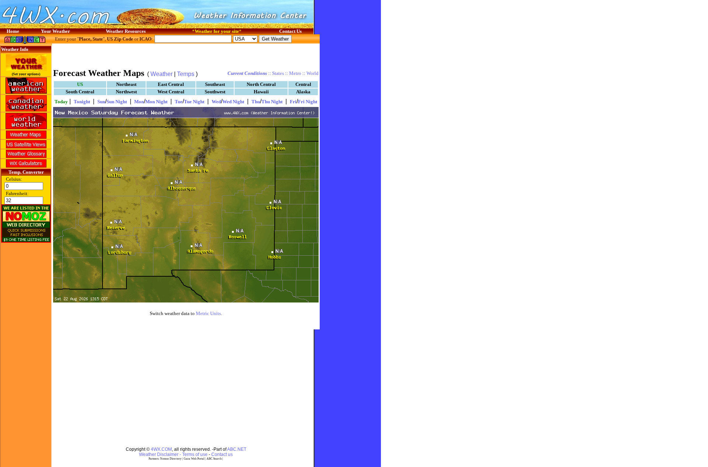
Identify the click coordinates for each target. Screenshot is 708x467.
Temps (185, 74)
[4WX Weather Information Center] (74, 26)
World (312, 73)
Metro (295, 73)
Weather (161, 74)
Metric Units (208, 313)
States (278, 73)
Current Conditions (247, 73)
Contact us (222, 454)
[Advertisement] (186, 55)
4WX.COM (161, 449)
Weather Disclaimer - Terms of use (173, 454)
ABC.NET (236, 449)
